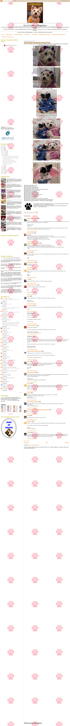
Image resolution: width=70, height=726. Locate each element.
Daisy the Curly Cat (6, 319)
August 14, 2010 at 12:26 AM (32, 267)
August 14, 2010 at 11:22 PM (32, 359)
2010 (3, 150)
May (4, 168)
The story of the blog (18, 34)
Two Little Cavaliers (31, 325)
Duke (28, 296)
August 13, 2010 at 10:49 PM (32, 231)
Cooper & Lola (5, 311)
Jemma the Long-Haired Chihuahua (9, 367)
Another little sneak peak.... (6, 357)
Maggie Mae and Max (32, 218)
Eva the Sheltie (5, 331)
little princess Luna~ (32, 284)
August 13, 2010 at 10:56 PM (32, 241)
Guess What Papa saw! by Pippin (7, 316)
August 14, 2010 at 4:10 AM (31, 294)
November (5, 152)
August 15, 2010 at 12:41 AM (32, 370)
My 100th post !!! (9, 189)
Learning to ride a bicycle (7, 164)
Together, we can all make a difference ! (13, 216)
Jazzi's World (4, 363)
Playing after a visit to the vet (7, 163)
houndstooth (30, 305)
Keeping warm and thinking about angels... (37, 42)
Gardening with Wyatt (6, 342)
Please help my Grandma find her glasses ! (10, 162)
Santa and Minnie (4, 285)
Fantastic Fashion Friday (7, 159)
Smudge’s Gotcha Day (6, 385)
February (4, 171)
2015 (3, 145)
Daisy (28, 415)
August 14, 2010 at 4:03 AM (31, 283)
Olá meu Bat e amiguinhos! (6, 375)
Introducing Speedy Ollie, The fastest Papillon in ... (11, 158)
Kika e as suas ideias (6, 374)
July (4, 166)
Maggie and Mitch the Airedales (8, 377)
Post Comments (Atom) (34, 445)
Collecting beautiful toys (10, 226)
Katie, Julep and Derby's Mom (6, 282)
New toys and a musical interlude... (8, 160)
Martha (29, 392)
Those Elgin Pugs (31, 372)
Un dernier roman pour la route (8, 36)
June (4, 167)
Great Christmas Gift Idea (11, 183)
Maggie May (3, 267)
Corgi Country (5, 315)
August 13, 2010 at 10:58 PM (32, 250)
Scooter (29, 252)
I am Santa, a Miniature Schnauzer (9, 360)
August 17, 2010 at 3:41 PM (31, 430)
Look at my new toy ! (10, 210)
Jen (1, 289)
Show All (21, 392)
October (4, 153)
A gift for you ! (27, 34)
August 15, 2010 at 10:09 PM (32, 419)
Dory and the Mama (4, 263)
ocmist (28, 432)
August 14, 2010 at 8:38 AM (31, 323)
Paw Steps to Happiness (7, 388)
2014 (3, 146)
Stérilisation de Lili (5, 371)
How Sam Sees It (5, 356)
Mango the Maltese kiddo (33, 243)
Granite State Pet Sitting (32, 401)
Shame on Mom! (5, 382)
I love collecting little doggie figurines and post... (10, 157)
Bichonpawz (3, 270)
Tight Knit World (8, 127)
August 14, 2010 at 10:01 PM (32, 349)
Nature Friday (4, 378)
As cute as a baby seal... (10, 178)
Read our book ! (9, 34)
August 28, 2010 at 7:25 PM (31, 438)
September (5, 154)
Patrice (28, 383)
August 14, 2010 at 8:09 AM (31, 311)
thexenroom (3, 272)
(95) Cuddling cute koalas (11, 221)
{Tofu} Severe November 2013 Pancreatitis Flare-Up (11, 368)
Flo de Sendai (30, 232)
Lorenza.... (4, 329)
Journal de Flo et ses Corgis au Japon (9, 370)
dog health (3, 397)
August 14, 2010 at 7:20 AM (31, 303)
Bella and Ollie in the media (44, 34)
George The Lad (31, 262)
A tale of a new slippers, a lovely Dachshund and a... (11, 156)
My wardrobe (34, 34)
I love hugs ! (5, 165)
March (4, 170)
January (4, 172)
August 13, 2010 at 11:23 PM (32, 260)
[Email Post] (36, 212)
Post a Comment (26, 440)
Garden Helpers (5, 343)
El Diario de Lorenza (6, 328)
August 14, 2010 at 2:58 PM (31, 334)
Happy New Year (5, 336)
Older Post (67, 442)
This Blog (3, 361)
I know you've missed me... (6, 332)
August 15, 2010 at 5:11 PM (31, 413)
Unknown (29, 269)
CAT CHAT (4, 306)
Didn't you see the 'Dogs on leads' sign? (13, 205)
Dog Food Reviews (4, 400)
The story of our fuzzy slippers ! (12, 194)
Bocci (28, 361)
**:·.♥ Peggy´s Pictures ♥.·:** (7, 298)
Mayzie (2, 259)
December (5, 151)
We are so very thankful (6, 320)
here (33, 32)
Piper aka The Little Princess (7, 364)
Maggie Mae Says (5, 381)
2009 (3, 173)
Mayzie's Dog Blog (6, 384)
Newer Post (26, 442)
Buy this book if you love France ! (58, 34)
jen (28, 279)
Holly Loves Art (5, 349)
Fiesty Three (4, 338)
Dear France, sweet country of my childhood (10, 322)
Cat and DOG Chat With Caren (34, 351)
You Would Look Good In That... (7, 350)
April (4, 169)
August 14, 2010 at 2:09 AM (31, 277)
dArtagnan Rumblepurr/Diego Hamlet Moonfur (38, 409)
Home (3, 34)
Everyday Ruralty (5, 335)
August (4, 155)
